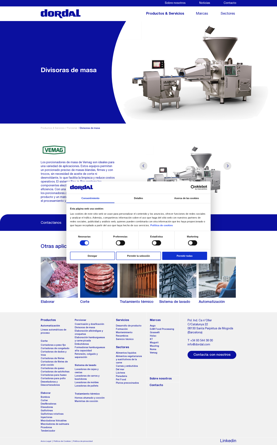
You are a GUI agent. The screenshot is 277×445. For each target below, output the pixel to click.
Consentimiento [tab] (90, 198)
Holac (153, 336)
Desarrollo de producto (128, 326)
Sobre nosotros (175, 3)
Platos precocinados (127, 383)
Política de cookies (161, 225)
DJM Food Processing (162, 329)
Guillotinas (47, 411)
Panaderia (121, 376)
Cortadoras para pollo (53, 379)
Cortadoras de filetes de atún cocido (54, 363)
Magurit (154, 343)
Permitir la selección (138, 255)
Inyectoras (46, 417)
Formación (122, 329)
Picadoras (46, 428)
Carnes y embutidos (127, 366)
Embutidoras (82, 344)
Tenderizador (48, 431)
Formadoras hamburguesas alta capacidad (90, 349)
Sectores (228, 14)
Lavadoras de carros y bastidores (87, 377)
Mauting (154, 346)
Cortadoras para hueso (54, 375)
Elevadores (47, 407)
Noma (153, 349)
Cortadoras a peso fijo (53, 345)
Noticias (204, 3)
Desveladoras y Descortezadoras (50, 383)
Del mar (120, 370)
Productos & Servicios (165, 14)
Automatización (50, 326)
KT (151, 339)
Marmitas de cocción (86, 401)
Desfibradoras (48, 404)
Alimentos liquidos (126, 353)
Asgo (152, 326)
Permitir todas (185, 255)
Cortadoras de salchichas (55, 372)
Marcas (202, 14)
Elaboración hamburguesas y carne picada (90, 339)
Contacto (230, 3)
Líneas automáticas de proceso (53, 331)
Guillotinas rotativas (52, 414)
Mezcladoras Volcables (54, 421)
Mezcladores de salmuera (55, 424)
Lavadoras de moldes (87, 383)
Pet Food (121, 380)
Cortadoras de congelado (55, 348)
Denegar (92, 255)
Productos (48, 320)
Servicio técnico (125, 339)
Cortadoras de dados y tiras (53, 353)
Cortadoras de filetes (52, 358)
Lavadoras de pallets (86, 386)
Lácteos (120, 373)
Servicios (122, 320)
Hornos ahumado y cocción (90, 398)
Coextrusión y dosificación (89, 324)
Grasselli (155, 333)
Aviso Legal (46, 441)
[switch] (120, 242)
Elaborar (46, 393)
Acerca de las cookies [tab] (186, 198)
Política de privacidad (83, 441)
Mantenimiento (124, 333)
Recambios (122, 336)
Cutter (44, 401)
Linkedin (228, 441)
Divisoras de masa (85, 328)
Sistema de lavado (85, 365)
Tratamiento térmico (87, 394)
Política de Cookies (62, 441)
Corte (44, 341)
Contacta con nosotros (212, 355)
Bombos (45, 397)
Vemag (153, 353)
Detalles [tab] (138, 198)
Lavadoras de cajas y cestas (86, 371)
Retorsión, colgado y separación (86, 356)
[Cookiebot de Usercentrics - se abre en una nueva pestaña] (193, 187)
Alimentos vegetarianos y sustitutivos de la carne (129, 359)
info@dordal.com (199, 344)
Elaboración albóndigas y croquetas (89, 332)
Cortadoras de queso (52, 368)
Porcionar (72, 128)
